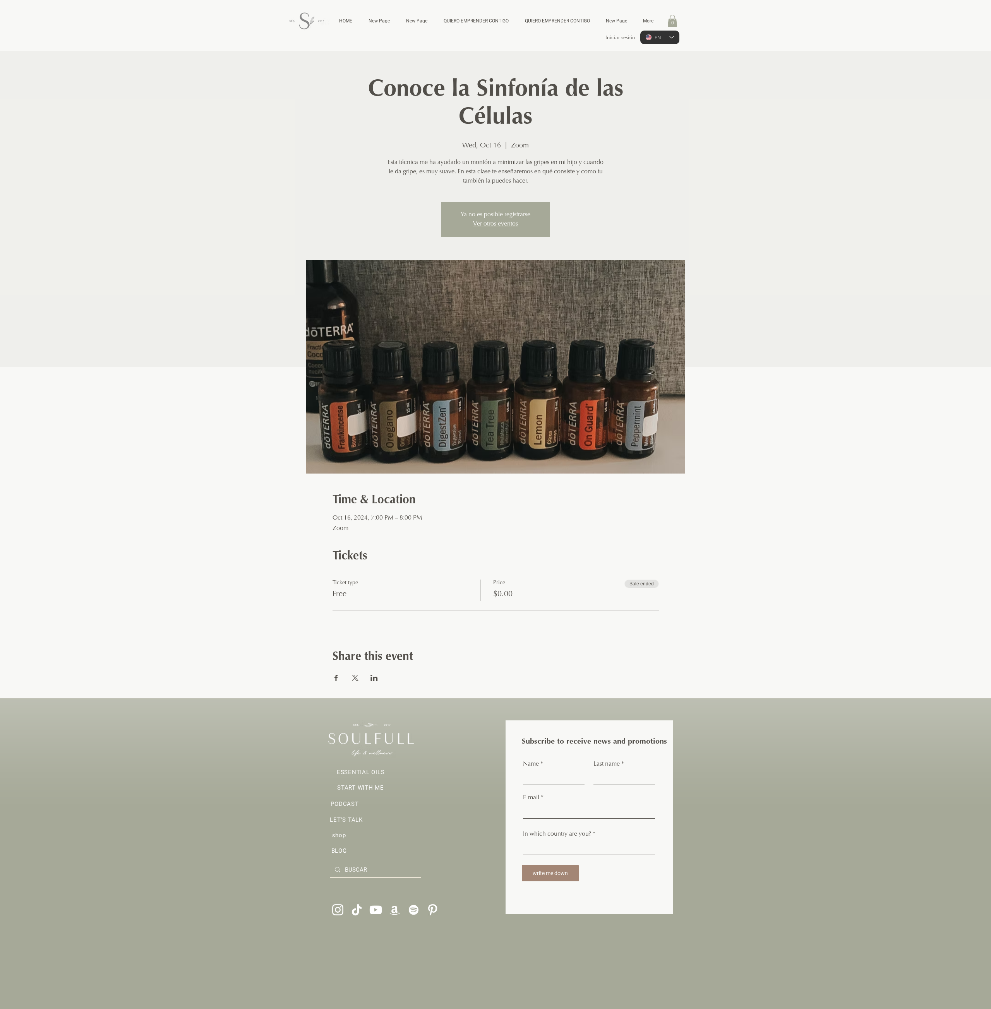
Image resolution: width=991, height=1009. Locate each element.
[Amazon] (394, 909)
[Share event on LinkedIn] (374, 678)
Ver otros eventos (495, 224)
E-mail (531, 798)
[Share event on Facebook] (336, 678)
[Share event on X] (355, 678)
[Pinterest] (432, 909)
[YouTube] (375, 909)
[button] (672, 21)
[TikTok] (356, 909)
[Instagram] (337, 909)
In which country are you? (557, 834)
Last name (606, 764)
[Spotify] (413, 909)
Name (531, 764)
